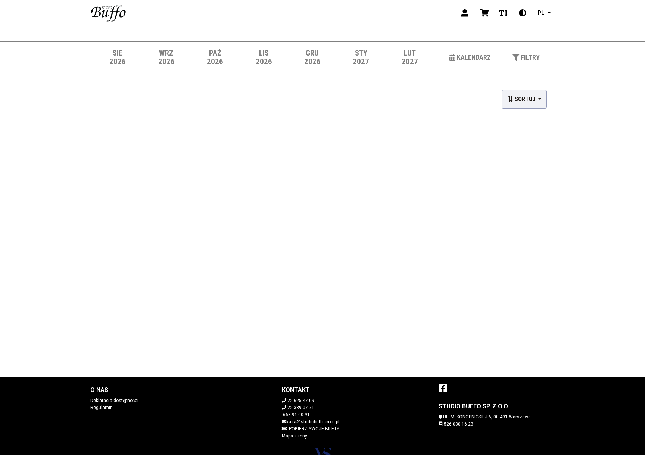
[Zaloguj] (464, 13)
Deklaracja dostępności (114, 400)
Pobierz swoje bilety (314, 428)
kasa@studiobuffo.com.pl (312, 421)
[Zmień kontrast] (522, 13)
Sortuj (525, 99)
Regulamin (101, 407)
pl (541, 12)
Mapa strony (294, 436)
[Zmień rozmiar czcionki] (503, 13)
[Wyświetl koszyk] (484, 13)
